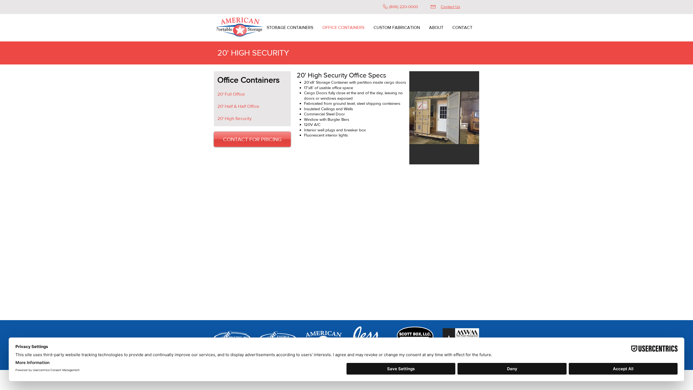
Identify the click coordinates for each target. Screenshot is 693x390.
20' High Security (234, 118)
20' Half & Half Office (238, 106)
